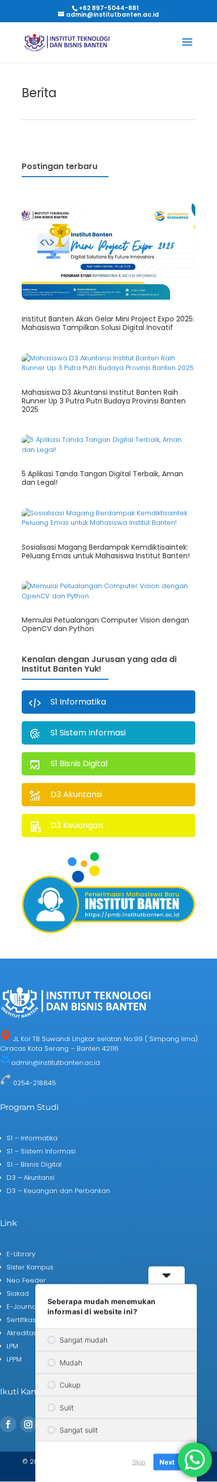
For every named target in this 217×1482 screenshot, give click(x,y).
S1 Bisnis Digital (78, 763)
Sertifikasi (22, 1320)
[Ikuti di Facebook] (8, 1424)
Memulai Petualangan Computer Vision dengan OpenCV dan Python (105, 624)
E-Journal (22, 1306)
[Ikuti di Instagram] (28, 1424)
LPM (12, 1346)
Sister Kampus (30, 1267)
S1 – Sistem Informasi (41, 1151)
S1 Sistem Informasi (88, 732)
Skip (138, 1461)
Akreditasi (22, 1333)
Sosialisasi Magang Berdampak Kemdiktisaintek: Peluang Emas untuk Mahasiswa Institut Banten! (106, 551)
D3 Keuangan (76, 825)
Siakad (18, 1293)
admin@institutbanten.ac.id (55, 1062)
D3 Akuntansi (76, 794)
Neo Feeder (26, 1280)
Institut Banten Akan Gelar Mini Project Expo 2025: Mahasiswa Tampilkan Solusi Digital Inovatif (108, 323)
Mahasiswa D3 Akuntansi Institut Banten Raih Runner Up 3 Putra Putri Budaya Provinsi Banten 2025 (104, 401)
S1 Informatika (78, 702)
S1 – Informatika (32, 1138)
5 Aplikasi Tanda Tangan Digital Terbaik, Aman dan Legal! (102, 478)
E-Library (21, 1254)
